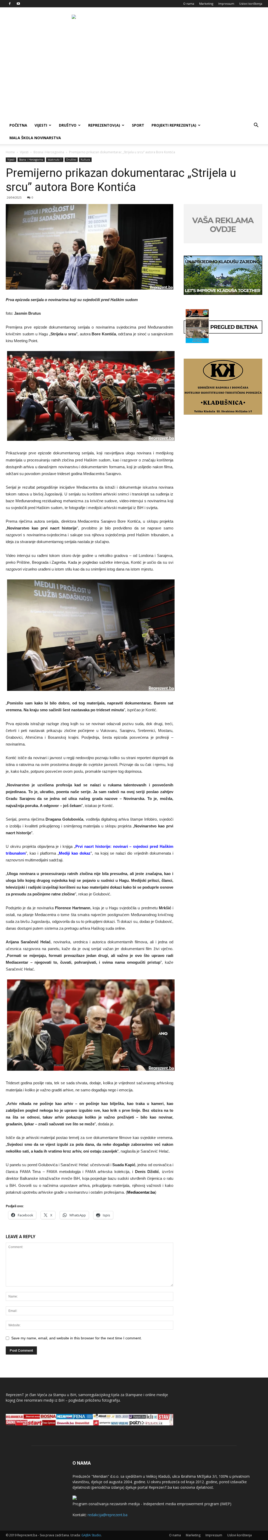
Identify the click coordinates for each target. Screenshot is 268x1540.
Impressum (226, 3)
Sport (138, 125)
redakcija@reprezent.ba (107, 1514)
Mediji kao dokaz (75, 853)
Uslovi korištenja (250, 3)
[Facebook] (10, 3)
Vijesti (41, 125)
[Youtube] (18, 3)
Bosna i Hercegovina (49, 152)
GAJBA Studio (91, 1535)
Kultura (85, 159)
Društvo (67, 125)
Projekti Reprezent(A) (174, 125)
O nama (188, 3)
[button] (256, 125)
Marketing (206, 3)
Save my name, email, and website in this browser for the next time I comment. (76, 1338)
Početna (18, 125)
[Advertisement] (134, 79)
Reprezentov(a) (104, 125)
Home (10, 152)
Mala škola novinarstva (35, 137)
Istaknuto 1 (55, 159)
